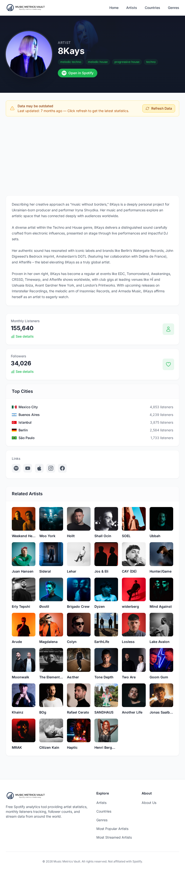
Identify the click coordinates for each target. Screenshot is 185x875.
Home (114, 8)
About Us (149, 803)
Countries (152, 8)
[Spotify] (16, 468)
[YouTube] (27, 468)
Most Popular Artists (112, 829)
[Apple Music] (39, 468)
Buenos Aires (29, 415)
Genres (173, 8)
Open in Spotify (80, 73)
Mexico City (28, 407)
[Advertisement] (92, 156)
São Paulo (26, 438)
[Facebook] (62, 468)
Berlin (23, 430)
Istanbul (25, 422)
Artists (131, 8)
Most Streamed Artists (114, 837)
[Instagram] (50, 468)
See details (25, 336)
